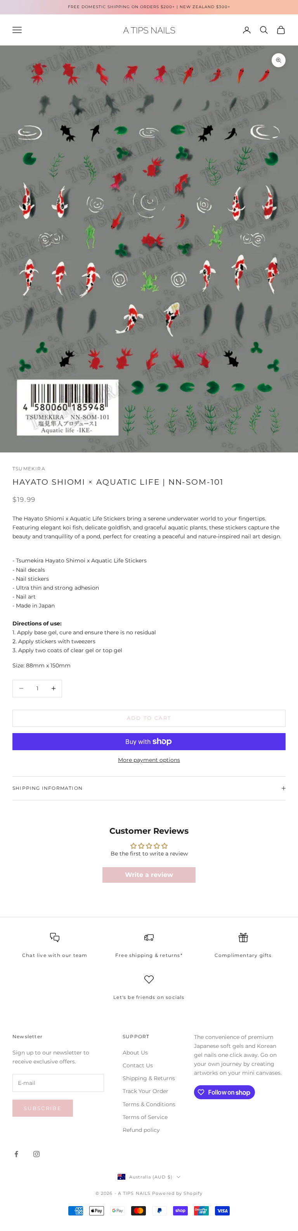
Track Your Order (145, 1091)
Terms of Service (145, 1117)
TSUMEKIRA (28, 468)
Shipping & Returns (149, 1078)
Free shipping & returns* (149, 955)
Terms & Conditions (149, 1104)
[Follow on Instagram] (36, 1154)
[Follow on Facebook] (16, 1154)
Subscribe (43, 1108)
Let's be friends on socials (148, 997)
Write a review (149, 874)
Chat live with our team (55, 955)
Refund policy (141, 1129)
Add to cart (149, 718)
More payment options (149, 759)
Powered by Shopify (177, 1193)
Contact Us (138, 1065)
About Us (135, 1052)
